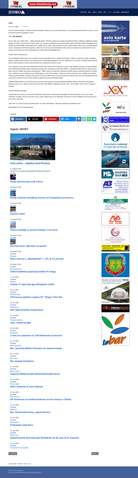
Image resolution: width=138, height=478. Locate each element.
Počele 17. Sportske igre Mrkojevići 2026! (32, 284)
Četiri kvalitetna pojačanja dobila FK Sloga (33, 271)
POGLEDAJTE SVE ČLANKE (19, 448)
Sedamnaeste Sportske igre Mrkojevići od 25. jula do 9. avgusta (44, 437)
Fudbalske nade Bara (21, 425)
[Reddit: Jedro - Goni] (84, 119)
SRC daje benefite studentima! (26, 310)
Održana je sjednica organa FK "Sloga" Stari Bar (36, 297)
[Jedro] (17, 12)
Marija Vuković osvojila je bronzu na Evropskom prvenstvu (41, 197)
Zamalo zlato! (17, 213)
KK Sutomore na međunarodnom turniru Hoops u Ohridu (40, 399)
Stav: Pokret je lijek (20, 322)
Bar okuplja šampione (22, 361)
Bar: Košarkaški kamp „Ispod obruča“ (30, 412)
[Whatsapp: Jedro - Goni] (89, 119)
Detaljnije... (13, 173)
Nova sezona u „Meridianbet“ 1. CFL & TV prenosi (36, 258)
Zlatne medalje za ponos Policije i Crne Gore (33, 230)
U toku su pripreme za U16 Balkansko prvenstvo (36, 335)
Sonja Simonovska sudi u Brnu (26, 181)
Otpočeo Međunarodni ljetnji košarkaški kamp (35, 373)
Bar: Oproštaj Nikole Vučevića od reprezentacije (36, 348)
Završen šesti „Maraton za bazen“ (28, 246)
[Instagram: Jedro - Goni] (79, 119)
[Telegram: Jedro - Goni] (94, 119)
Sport (16, 26)
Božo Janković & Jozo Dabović (26, 386)
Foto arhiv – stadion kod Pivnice (30, 163)
